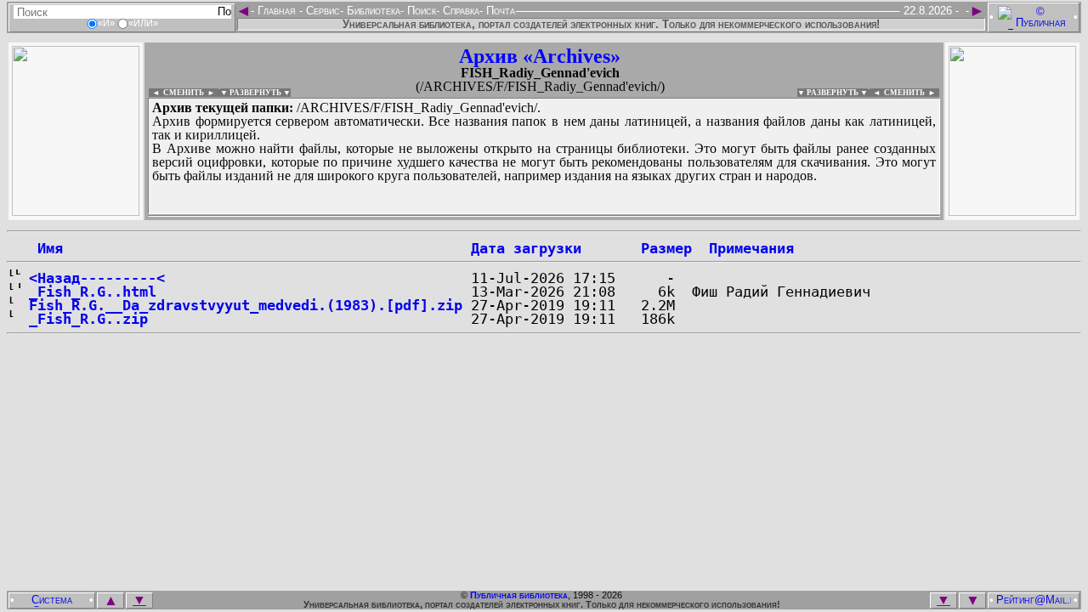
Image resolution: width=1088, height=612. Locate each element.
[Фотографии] (75, 211)
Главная (276, 10)
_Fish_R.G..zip (88, 318)
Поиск (420, 10)
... (544, 216)
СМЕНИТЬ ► (911, 92)
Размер (666, 248)
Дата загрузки (526, 248)
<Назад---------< (97, 277)
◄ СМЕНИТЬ (176, 92)
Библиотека (371, 10)
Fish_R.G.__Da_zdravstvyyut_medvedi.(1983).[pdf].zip (245, 305)
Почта (499, 10)
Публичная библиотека (519, 595)
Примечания (751, 248)
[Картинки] (1012, 211)
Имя (46, 248)
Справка (459, 10)
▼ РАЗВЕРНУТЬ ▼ (255, 92)
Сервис (321, 10)
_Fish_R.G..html (92, 291)
